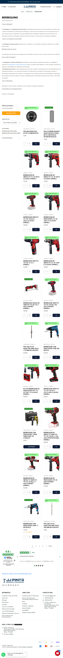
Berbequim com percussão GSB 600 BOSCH (51, 348)
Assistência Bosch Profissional (30, 595)
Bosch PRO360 (26, 608)
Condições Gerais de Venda (9, 595)
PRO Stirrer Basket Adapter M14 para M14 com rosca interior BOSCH (52, 134)
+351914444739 (48, 598)
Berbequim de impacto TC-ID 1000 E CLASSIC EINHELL (51, 262)
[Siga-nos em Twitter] (13, 585)
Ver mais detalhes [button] (8, 634)
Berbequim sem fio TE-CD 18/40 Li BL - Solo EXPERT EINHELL (51, 305)
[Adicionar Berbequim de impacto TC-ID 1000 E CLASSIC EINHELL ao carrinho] (56, 271)
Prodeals (24, 603)
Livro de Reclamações (8, 611)
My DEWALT (25, 610)
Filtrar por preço (7, 138)
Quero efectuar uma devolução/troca (7, 616)
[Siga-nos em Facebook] (11, 585)
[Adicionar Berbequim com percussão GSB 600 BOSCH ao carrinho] (56, 357)
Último (50, 546)
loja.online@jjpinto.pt (50, 595)
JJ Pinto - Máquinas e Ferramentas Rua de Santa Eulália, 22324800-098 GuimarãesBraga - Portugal (51, 605)
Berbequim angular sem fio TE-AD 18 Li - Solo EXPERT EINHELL (31, 305)
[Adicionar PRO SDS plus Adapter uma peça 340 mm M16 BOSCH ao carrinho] (56, 536)
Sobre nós (5, 598)
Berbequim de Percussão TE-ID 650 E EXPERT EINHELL (50, 480)
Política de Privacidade (8, 609)
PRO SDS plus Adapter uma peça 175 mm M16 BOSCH (31, 348)
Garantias (4, 604)
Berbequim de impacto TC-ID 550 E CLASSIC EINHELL (31, 177)
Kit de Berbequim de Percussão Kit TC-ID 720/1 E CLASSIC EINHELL (31, 391)
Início (22, 11)
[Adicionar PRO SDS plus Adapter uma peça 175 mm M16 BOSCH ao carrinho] (36, 357)
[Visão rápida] (37, 116)
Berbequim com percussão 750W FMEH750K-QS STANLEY (30, 435)
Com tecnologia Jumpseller (25, 647)
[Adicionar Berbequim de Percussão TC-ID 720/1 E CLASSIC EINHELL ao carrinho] (56, 229)
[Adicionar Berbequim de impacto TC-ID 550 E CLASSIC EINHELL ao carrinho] (36, 185)
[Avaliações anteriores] (17, 557)
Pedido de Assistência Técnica (10, 613)
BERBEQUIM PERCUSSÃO (9, 131)
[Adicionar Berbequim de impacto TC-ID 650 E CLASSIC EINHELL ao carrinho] (56, 185)
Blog (23, 601)
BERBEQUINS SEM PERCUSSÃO (11, 133)
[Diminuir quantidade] (24, 143)
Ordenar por (5, 119)
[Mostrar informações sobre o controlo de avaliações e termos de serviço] (14, 560)
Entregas (4, 600)
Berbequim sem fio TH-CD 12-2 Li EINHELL (30, 262)
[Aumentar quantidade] (29, 143)
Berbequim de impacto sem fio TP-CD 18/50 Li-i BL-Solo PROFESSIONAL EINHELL (51, 436)
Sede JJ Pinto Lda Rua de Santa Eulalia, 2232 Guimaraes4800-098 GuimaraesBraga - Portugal (14, 630)
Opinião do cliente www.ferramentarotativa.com (17, 574)
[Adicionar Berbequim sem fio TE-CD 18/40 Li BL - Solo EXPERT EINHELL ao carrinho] (56, 315)
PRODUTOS (29, 11)
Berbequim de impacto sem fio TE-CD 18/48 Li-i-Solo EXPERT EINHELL (30, 481)
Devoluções (5, 602)
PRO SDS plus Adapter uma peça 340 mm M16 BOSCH (51, 525)
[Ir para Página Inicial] (29, 7)
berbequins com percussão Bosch (17, 64)
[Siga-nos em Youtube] (15, 585)
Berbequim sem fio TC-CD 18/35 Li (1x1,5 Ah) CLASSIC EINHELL (51, 391)
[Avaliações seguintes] (60, 557)
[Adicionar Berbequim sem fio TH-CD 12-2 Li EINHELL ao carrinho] (36, 271)
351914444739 (48, 600)
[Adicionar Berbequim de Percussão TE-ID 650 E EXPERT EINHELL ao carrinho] (56, 492)
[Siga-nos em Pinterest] (18, 585)
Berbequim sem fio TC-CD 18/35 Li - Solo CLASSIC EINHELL (30, 219)
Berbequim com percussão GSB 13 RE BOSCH (30, 525)
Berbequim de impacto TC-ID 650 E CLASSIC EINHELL (52, 177)
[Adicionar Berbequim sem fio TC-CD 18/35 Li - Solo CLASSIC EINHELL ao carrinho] (36, 229)
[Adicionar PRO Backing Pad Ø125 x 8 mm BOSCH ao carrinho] (36, 143)
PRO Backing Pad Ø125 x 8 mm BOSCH (30, 132)
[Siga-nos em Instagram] (8, 585)
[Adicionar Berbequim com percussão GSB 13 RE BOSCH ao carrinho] (36, 536)
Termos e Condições (7, 606)
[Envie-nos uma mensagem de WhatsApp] (3, 655)
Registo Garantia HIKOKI (28, 612)
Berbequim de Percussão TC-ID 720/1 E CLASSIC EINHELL (50, 219)
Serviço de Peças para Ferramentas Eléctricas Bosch (30, 598)
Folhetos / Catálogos (27, 606)
